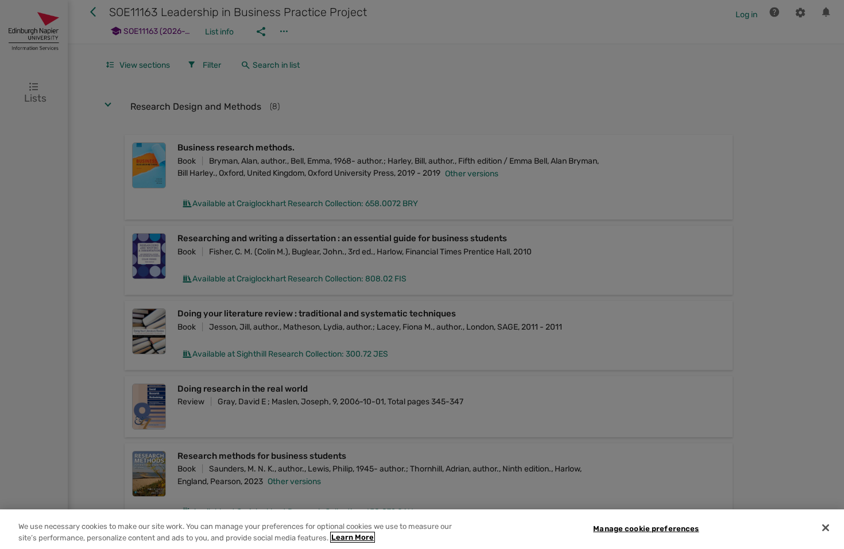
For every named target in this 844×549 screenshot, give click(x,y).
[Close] (825, 527)
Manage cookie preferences (646, 528)
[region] (422, 529)
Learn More (352, 537)
